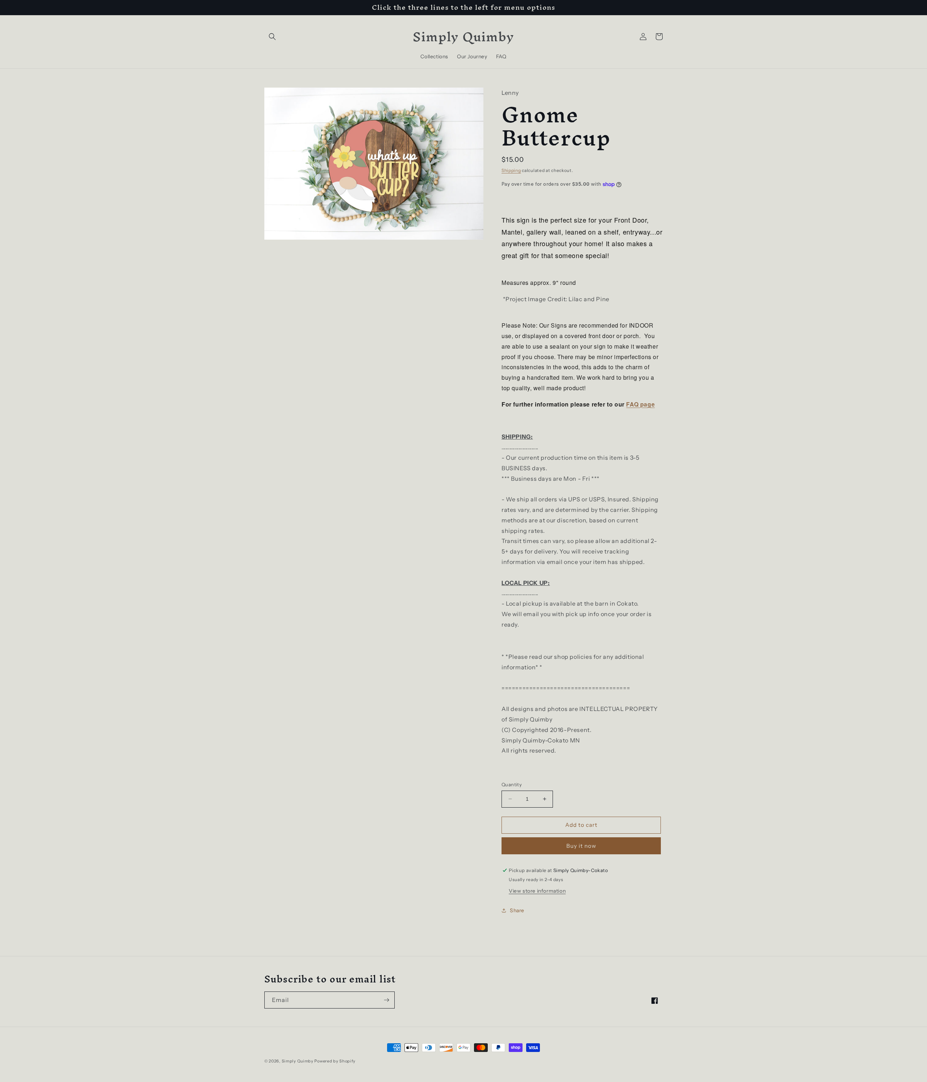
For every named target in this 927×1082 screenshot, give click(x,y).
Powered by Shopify (335, 1061)
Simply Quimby (298, 1061)
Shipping (511, 170)
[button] (272, 37)
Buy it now (581, 845)
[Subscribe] (386, 1000)
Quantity (512, 784)
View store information (537, 891)
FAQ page (640, 404)
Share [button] (517, 910)
